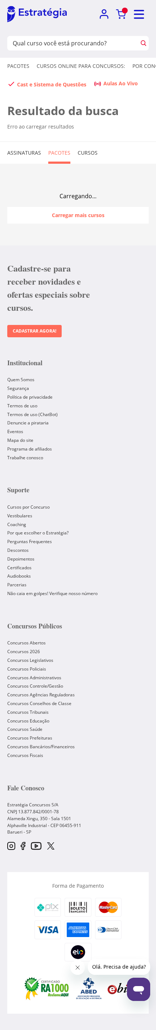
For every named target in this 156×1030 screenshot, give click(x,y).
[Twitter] (51, 846)
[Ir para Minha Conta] (104, 14)
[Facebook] (23, 846)
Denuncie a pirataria (28, 423)
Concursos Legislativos (30, 660)
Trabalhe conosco (25, 458)
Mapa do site (20, 440)
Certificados (19, 568)
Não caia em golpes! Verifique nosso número (52, 593)
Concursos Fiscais (25, 755)
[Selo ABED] (89, 988)
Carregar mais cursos (78, 215)
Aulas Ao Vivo (120, 83)
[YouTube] (36, 846)
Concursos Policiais (26, 669)
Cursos (88, 152)
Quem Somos (20, 379)
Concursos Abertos (26, 643)
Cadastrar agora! (34, 331)
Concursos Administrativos (34, 678)
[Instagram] (11, 846)
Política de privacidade (30, 397)
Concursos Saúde (24, 729)
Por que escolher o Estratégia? (38, 533)
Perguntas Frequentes (29, 541)
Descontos (18, 550)
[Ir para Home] (37, 14)
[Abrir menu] (139, 14)
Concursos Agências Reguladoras (41, 695)
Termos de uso (22, 406)
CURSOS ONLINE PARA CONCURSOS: (81, 65)
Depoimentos (20, 559)
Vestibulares (19, 516)
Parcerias (16, 585)
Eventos (15, 431)
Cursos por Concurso (28, 507)
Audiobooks (19, 576)
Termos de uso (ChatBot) (32, 414)
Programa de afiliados (29, 449)
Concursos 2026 (23, 651)
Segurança (18, 388)
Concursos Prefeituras (29, 738)
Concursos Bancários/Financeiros (41, 747)
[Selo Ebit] (119, 988)
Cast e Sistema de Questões (51, 84)
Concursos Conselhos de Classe (39, 703)
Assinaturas (24, 152)
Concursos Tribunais (28, 712)
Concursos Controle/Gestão (35, 686)
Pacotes (18, 65)
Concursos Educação (28, 721)
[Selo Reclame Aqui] (47, 988)
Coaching (16, 524)
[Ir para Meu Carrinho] (121, 14)
